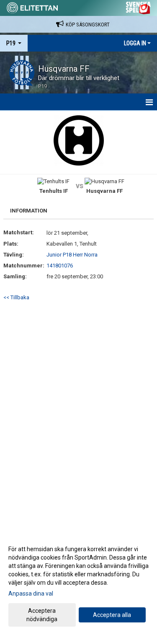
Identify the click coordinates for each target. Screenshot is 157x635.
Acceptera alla (112, 615)
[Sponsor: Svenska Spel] (138, 6)
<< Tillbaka (16, 297)
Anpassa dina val (30, 593)
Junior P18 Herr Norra (72, 254)
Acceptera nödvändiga (41, 614)
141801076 (59, 265)
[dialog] (78, 583)
